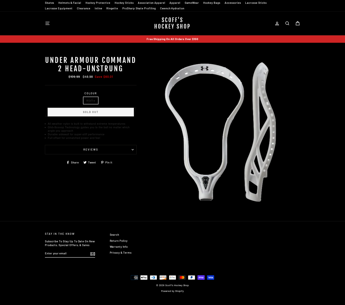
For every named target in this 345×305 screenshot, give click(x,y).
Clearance (83, 8)
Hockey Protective (98, 2)
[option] (172, 39)
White (91, 100)
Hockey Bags (211, 2)
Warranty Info (119, 246)
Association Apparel (151, 2)
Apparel (174, 2)
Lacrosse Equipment (59, 8)
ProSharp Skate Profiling (139, 8)
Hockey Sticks (124, 2)
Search (114, 234)
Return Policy (119, 240)
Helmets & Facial (69, 2)
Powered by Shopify (172, 291)
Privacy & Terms (121, 252)
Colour (90, 93)
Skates (49, 2)
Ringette (112, 8)
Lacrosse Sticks (256, 2)
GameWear (192, 2)
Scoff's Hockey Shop (172, 23)
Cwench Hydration (172, 8)
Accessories (233, 2)
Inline (98, 8)
